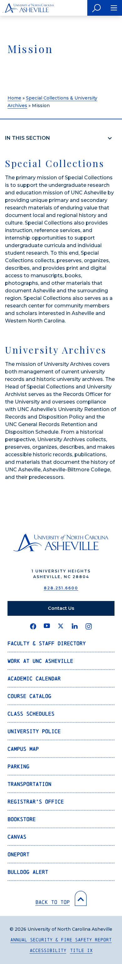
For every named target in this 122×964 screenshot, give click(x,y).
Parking (18, 766)
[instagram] (88, 626)
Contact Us (61, 608)
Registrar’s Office (36, 801)
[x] (61, 626)
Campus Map (23, 749)
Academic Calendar (34, 678)
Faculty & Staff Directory (47, 643)
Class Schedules (31, 714)
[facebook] (33, 626)
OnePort (18, 854)
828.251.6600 (61, 588)
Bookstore (22, 819)
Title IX (81, 950)
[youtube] (47, 626)
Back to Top (52, 902)
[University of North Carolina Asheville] (28, 8)
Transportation (29, 784)
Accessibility (48, 950)
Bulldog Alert (28, 872)
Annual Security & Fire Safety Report (61, 939)
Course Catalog (29, 696)
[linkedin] (75, 626)
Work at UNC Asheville (40, 661)
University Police (34, 731)
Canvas (17, 837)
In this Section (27, 138)
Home (14, 98)
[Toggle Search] (96, 8)
